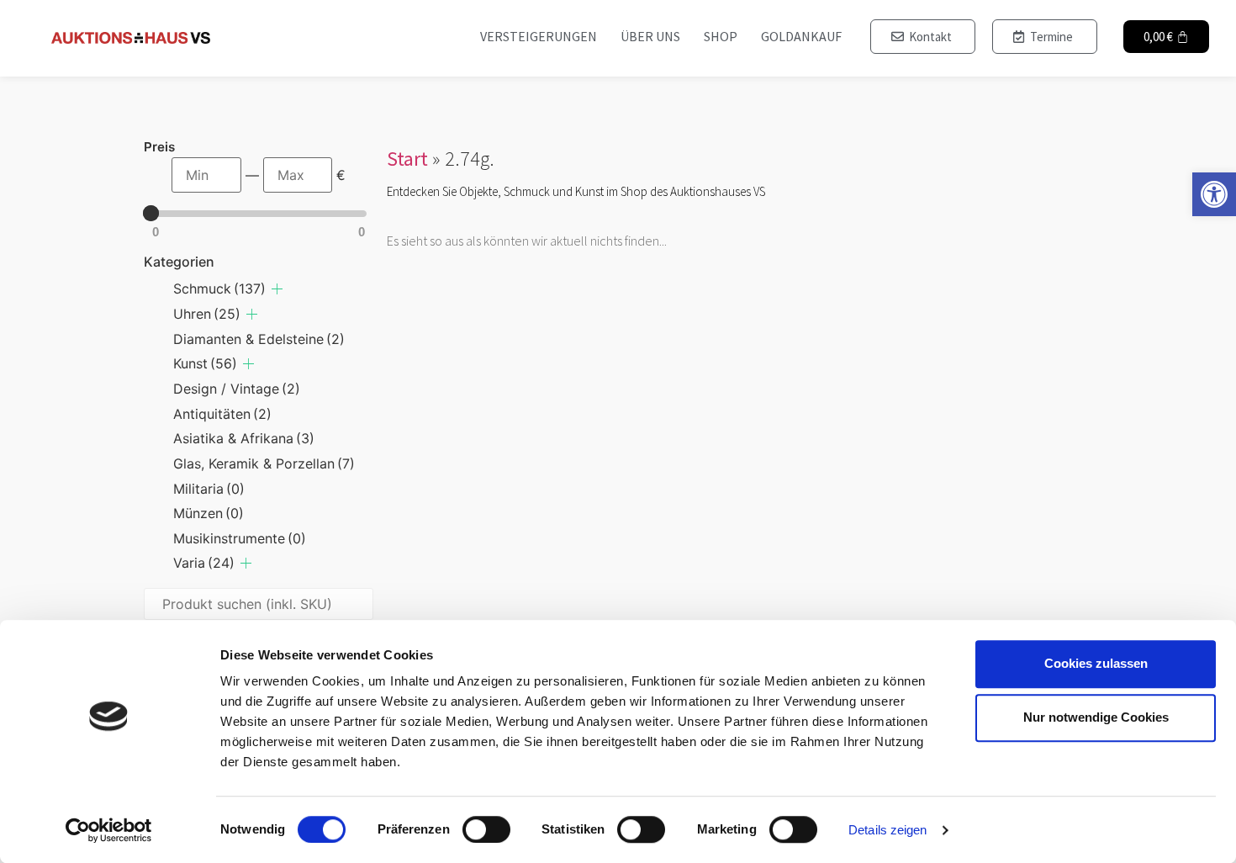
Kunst (205, 363)
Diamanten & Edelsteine (259, 339)
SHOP (720, 36)
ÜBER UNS (650, 36)
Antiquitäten (222, 413)
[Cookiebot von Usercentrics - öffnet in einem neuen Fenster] (108, 830)
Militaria (209, 488)
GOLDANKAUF (801, 36)
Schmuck (219, 288)
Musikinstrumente (239, 538)
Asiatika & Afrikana (243, 438)
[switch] (486, 829)
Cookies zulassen (1096, 663)
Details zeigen (887, 830)
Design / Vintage (236, 388)
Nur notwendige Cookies (1096, 717)
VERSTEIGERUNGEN (538, 36)
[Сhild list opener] (277, 288)
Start (407, 159)
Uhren (206, 313)
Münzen (208, 513)
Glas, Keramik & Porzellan (264, 463)
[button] (1214, 194)
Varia (204, 562)
